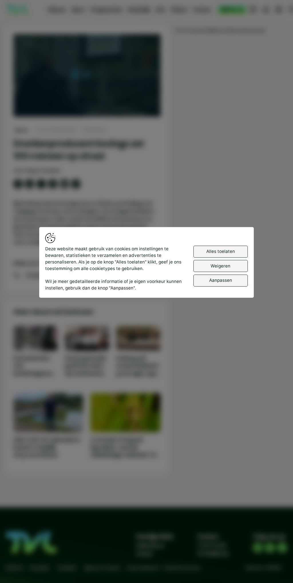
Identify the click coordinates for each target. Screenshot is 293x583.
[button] (87, 76)
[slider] (86, 97)
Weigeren (220, 265)
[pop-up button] (141, 107)
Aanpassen (220, 280)
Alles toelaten (220, 251)
